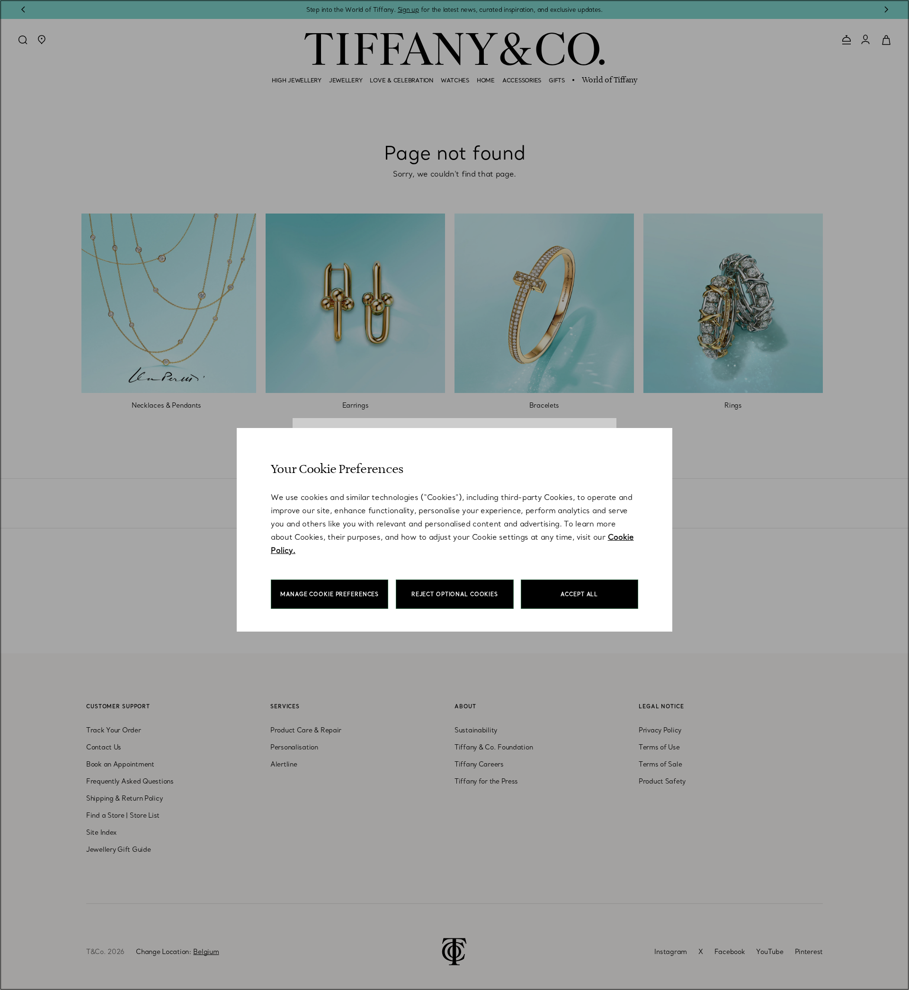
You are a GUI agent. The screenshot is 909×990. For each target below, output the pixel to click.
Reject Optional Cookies (454, 594)
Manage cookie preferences (329, 594)
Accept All (579, 594)
